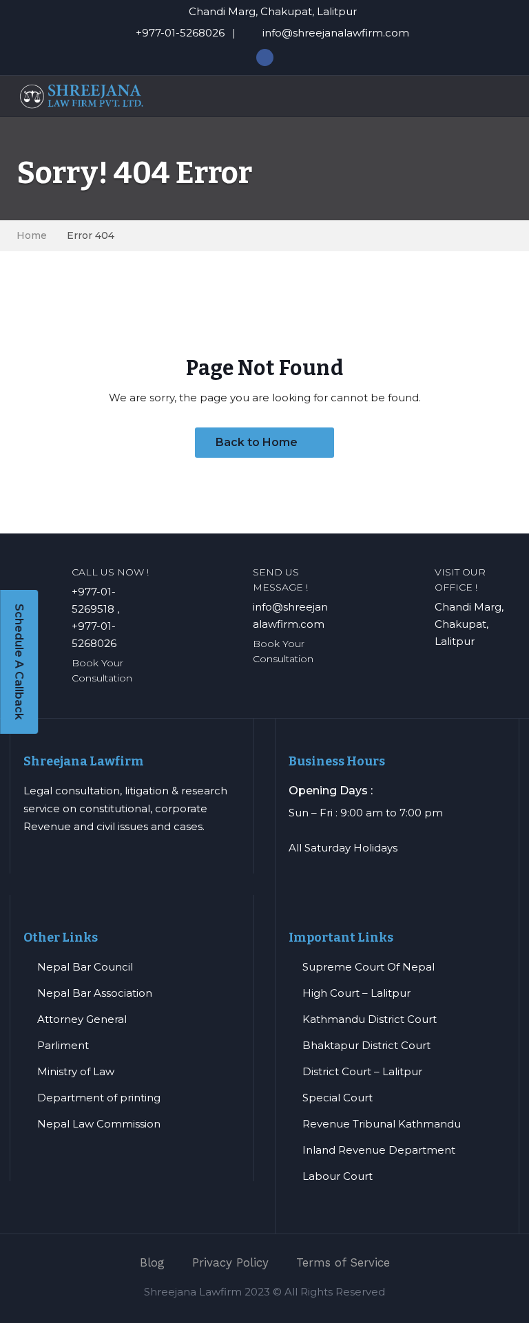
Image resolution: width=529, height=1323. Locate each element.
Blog (152, 1262)
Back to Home (258, 442)
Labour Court (337, 1176)
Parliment (63, 1045)
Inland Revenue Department (378, 1149)
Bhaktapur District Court (366, 1045)
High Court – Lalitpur (356, 992)
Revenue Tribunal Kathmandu (381, 1123)
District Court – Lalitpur (362, 1071)
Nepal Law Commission (98, 1123)
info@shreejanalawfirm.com (335, 32)
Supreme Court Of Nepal (368, 966)
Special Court (337, 1097)
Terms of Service (343, 1262)
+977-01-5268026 (180, 32)
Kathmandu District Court (369, 1019)
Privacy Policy (230, 1262)
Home (32, 235)
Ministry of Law (75, 1071)
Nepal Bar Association (94, 992)
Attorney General (82, 1019)
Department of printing (98, 1097)
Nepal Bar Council (85, 966)
